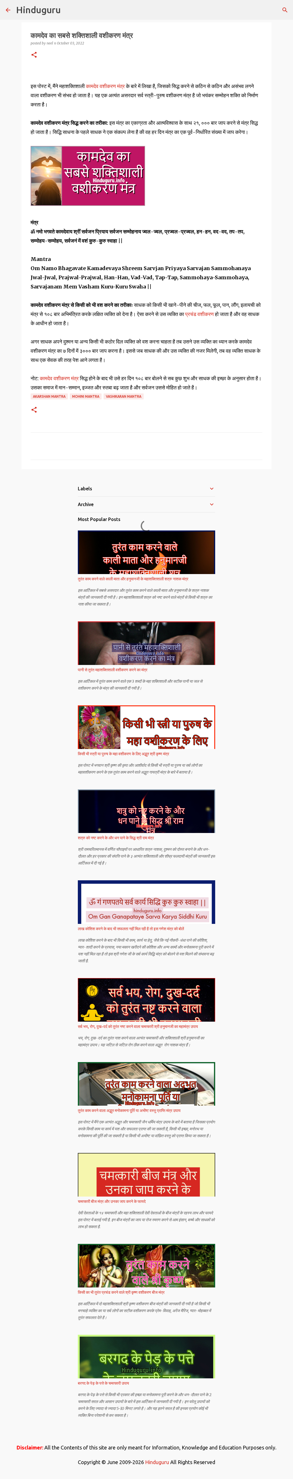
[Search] (285, 10)
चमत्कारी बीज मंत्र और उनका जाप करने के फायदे (112, 1201)
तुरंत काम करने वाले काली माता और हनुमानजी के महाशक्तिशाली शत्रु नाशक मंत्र (133, 579)
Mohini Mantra (85, 396)
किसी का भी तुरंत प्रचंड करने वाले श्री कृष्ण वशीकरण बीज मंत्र (121, 1292)
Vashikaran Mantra (123, 396)
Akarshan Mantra (49, 396)
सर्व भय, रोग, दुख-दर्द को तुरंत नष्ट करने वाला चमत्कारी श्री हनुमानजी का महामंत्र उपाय (138, 1026)
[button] (34, 55)
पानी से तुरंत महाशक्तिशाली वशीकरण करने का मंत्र (112, 670)
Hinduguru (38, 10)
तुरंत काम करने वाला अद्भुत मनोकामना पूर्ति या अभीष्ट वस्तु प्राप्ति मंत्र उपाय (129, 1110)
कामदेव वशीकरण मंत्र (106, 86)
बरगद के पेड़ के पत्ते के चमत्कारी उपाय (103, 1383)
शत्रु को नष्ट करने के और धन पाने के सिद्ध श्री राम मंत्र (116, 838)
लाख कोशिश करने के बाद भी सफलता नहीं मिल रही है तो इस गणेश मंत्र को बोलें (131, 928)
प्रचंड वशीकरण (200, 314)
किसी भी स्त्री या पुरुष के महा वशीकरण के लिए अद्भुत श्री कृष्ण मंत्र (123, 754)
